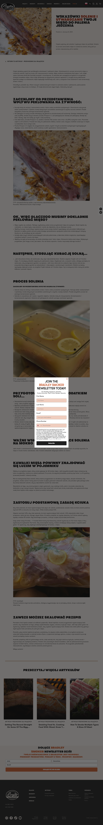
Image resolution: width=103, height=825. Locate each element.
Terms (59, 439)
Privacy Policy (52, 439)
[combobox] (39, 425)
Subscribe (51, 443)
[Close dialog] (67, 379)
